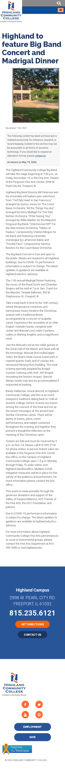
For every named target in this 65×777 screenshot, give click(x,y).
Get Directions (32, 624)
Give (32, 737)
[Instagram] (41, 715)
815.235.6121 (32, 613)
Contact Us (32, 634)
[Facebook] (27, 704)
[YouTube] (27, 715)
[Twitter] (41, 704)
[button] (60, 10)
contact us (40, 155)
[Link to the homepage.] (32, 11)
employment (32, 726)
